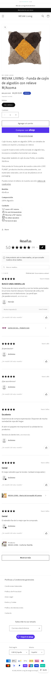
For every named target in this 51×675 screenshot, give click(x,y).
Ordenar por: (30, 273)
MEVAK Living (21, 670)
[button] (3, 16)
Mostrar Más (22, 296)
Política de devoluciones (14, 608)
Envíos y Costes (10, 602)
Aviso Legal (9, 597)
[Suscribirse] (39, 628)
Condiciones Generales (13, 586)
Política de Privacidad (13, 591)
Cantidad (5, 110)
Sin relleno (8, 105)
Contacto (8, 613)
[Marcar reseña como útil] (46, 317)
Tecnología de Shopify (32, 670)
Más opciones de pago (25, 136)
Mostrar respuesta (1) (10, 309)
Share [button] (7, 229)
